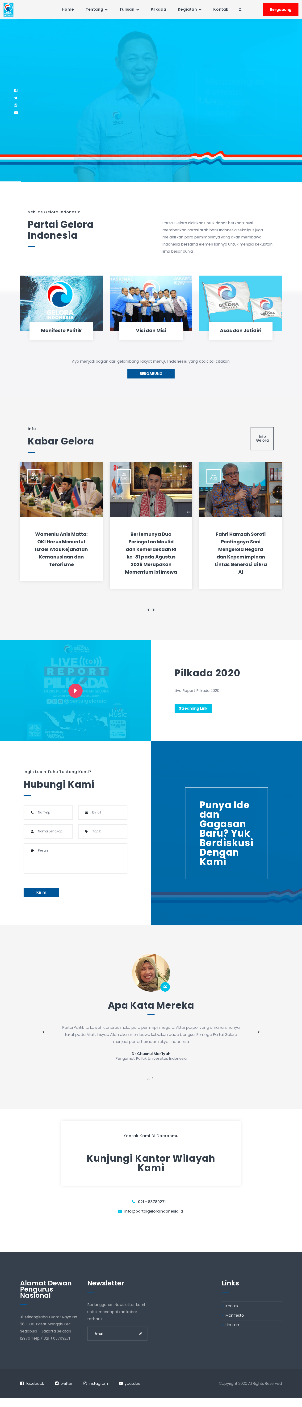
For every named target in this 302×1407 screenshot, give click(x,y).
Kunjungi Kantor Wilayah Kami (151, 1163)
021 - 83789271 (152, 1202)
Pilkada (158, 9)
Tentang (94, 9)
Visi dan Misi (151, 330)
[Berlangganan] (140, 1334)
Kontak (220, 9)
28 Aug (34, 476)
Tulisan (126, 9)
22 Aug (213, 476)
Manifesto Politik (61, 330)
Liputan (232, 1325)
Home (68, 9)
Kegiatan (187, 9)
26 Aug (123, 476)
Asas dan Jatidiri (240, 330)
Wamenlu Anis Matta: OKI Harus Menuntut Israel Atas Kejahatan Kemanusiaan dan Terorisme (61, 549)
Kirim (41, 892)
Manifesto (235, 1315)
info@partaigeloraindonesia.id (153, 1211)
